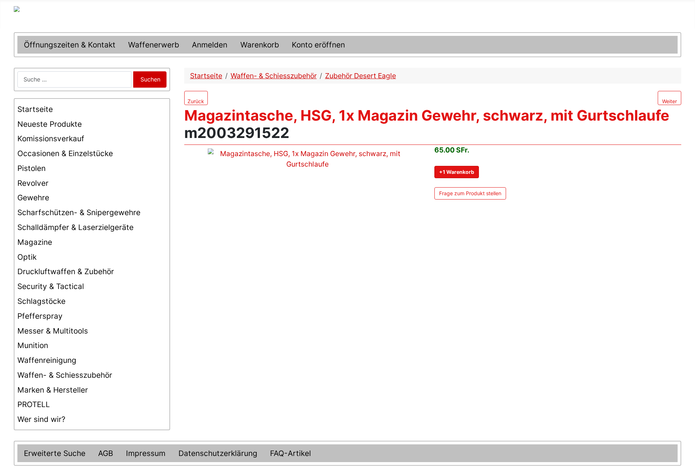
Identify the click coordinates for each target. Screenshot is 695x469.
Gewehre (33, 197)
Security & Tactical (50, 286)
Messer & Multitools (52, 330)
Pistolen (31, 168)
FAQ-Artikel (290, 453)
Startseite (35, 109)
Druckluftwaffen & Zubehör (65, 271)
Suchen (150, 79)
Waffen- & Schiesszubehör (64, 375)
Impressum (145, 453)
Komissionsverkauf (50, 138)
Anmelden (209, 44)
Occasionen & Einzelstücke (65, 153)
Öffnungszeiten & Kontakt (69, 44)
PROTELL (33, 404)
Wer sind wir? (41, 419)
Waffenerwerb (153, 44)
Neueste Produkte (49, 124)
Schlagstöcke (41, 301)
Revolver (33, 183)
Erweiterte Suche (54, 453)
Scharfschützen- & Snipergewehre (78, 212)
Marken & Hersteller (52, 389)
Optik (27, 256)
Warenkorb (259, 44)
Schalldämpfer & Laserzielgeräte (75, 227)
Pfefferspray (40, 316)
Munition (32, 345)
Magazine (34, 242)
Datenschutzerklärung (217, 453)
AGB (105, 453)
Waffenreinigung (46, 360)
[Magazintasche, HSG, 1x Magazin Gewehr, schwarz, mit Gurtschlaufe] (307, 193)
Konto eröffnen (318, 44)
